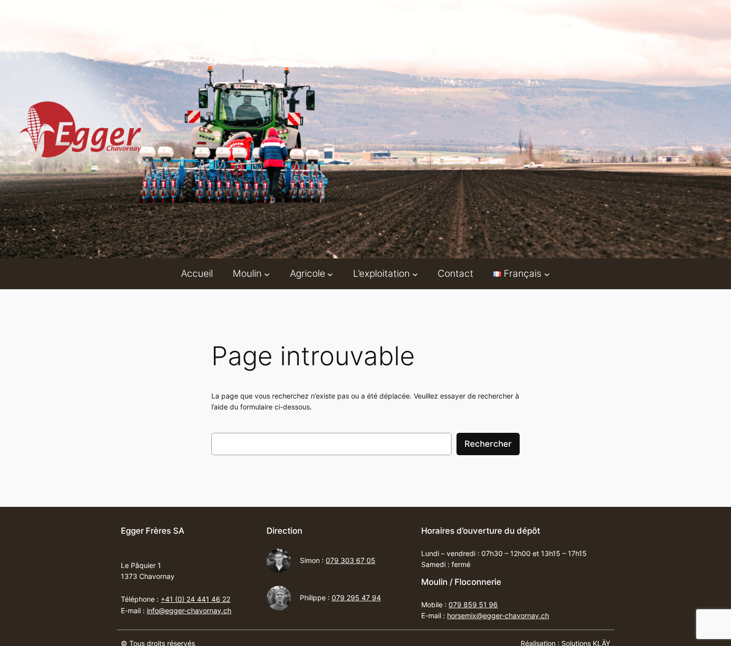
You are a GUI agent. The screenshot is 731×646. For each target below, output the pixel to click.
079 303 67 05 (350, 560)
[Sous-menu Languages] (547, 274)
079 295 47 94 (356, 597)
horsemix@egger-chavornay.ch (498, 615)
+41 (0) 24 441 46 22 (195, 599)
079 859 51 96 (473, 604)
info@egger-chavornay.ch (189, 610)
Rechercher (488, 444)
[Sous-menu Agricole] (330, 274)
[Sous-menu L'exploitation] (415, 274)
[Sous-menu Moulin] (267, 274)
